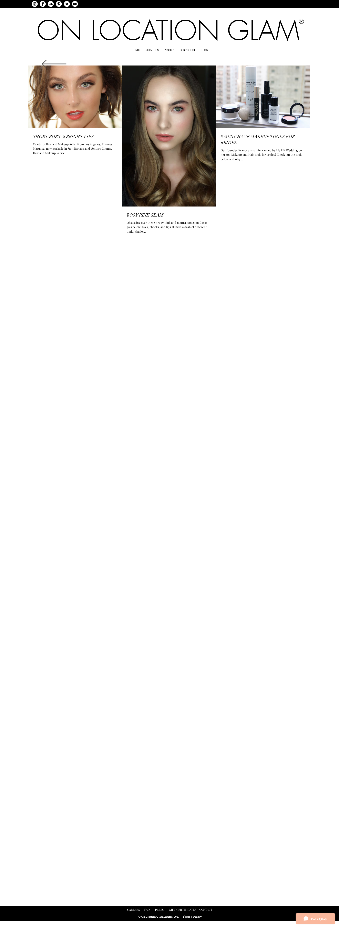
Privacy (197, 917)
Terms (186, 917)
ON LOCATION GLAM (168, 30)
